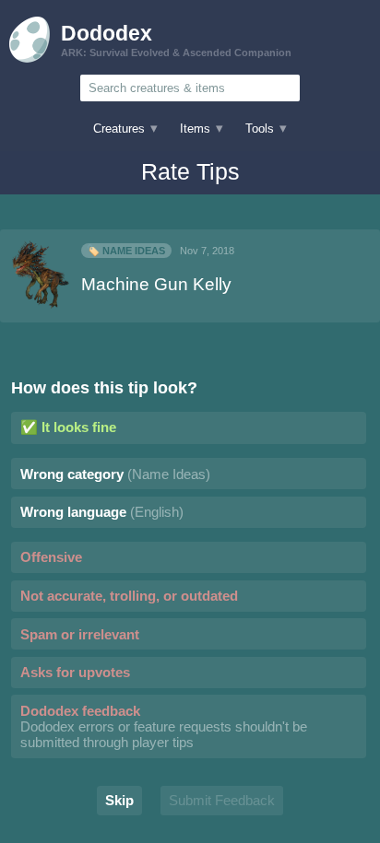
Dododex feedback (163, 726)
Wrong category (115, 474)
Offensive (51, 557)
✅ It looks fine (68, 427)
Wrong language (102, 512)
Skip (119, 800)
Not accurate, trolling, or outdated (129, 595)
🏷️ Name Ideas (126, 250)
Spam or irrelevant (79, 634)
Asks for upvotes (75, 672)
